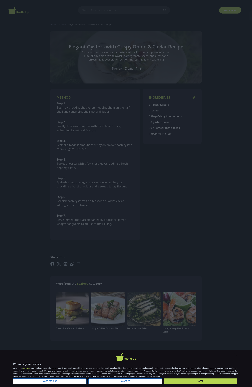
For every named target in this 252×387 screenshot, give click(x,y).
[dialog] (126, 368)
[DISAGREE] (236, 355)
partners (26, 368)
